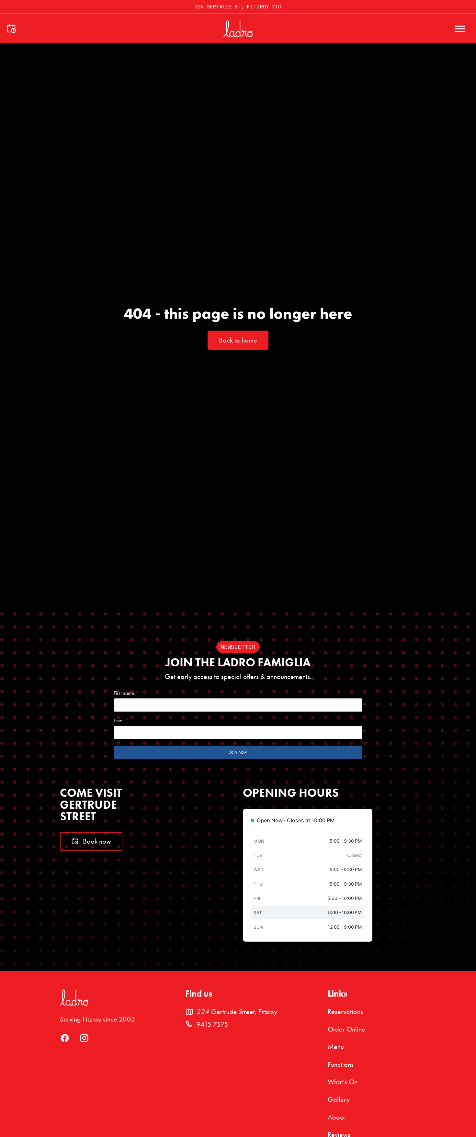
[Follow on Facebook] (65, 1040)
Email (121, 720)
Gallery (339, 1099)
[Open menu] (460, 29)
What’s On (342, 1082)
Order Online (346, 1029)
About (336, 1117)
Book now (97, 841)
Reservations (345, 1012)
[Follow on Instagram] (84, 1040)
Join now (238, 752)
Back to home (238, 340)
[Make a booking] (11, 29)
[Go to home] (238, 28)
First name (126, 693)
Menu (336, 1047)
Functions (341, 1064)
